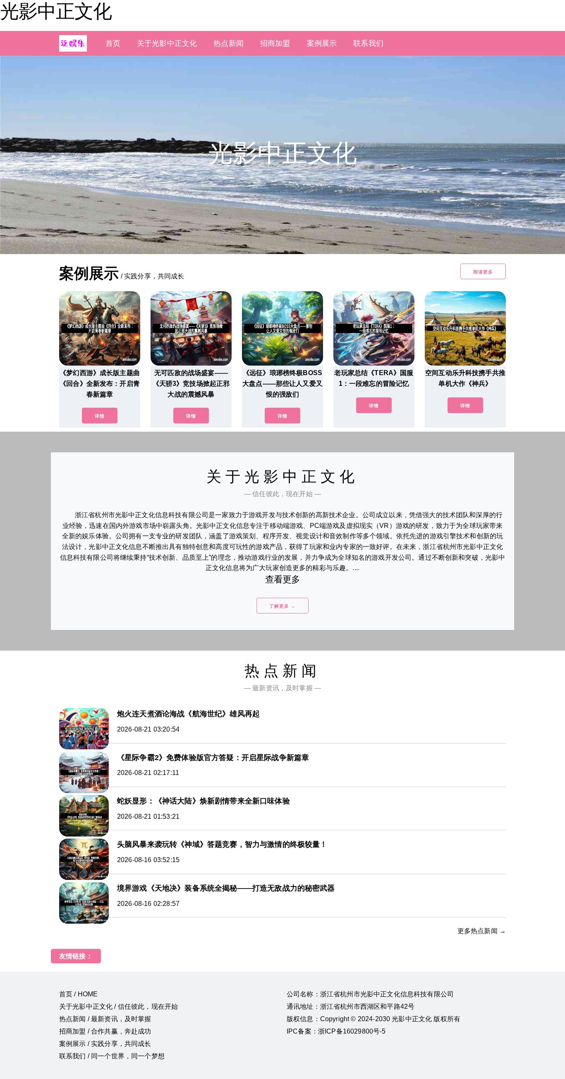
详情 (100, 416)
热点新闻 (228, 43)
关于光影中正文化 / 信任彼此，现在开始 (118, 1006)
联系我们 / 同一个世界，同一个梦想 (112, 1056)
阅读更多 (483, 271)
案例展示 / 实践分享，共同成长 (105, 1043)
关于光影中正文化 (167, 43)
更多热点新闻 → (481, 930)
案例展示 (322, 43)
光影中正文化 (56, 11)
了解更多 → (282, 606)
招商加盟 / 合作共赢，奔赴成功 (105, 1031)
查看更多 (282, 579)
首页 (112, 43)
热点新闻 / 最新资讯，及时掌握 (105, 1018)
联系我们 (368, 43)
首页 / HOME (78, 994)
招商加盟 (275, 43)
